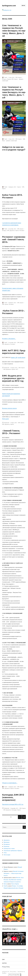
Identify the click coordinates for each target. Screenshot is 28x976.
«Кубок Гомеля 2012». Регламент (13, 312)
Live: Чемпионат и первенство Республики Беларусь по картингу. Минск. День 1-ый (14, 92)
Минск (3, 140)
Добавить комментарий (11, 140)
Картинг (20, 77)
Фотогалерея (7, 854)
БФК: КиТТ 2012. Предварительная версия (14, 352)
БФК (17, 77)
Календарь (14, 810)
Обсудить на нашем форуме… (9, 783)
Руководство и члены (9, 848)
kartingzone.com (9, 5)
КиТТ (17, 369)
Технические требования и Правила (13, 850)
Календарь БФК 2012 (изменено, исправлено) (13, 797)
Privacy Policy (6, 967)
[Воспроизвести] (4, 944)
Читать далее (5, 418)
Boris (5, 884)
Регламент (21, 230)
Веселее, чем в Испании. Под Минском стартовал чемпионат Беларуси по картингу (14, 879)
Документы (12, 230)
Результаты (6, 846)
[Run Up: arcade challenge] (13, 910)
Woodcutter (6, 367)
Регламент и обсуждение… (9, 338)
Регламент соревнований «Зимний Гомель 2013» (14, 239)
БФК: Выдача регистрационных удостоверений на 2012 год (13, 378)
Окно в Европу (15, 884)
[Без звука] (21, 944)
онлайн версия (21, 357)
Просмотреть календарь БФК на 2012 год (12, 804)
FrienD (5, 77)
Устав (5, 852)
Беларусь (4, 79)
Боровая (9, 79)
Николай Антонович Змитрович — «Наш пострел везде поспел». (14, 873)
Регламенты (7, 844)
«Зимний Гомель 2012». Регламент (11, 432)
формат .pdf (14, 357)
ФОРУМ (4, 963)
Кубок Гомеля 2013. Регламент (12, 196)
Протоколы (6, 842)
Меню (23, 5)
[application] (14, 938)
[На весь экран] (24, 944)
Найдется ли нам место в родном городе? (13, 148)
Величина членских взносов (9, 408)
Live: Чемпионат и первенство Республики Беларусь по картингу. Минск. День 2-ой (14, 30)
